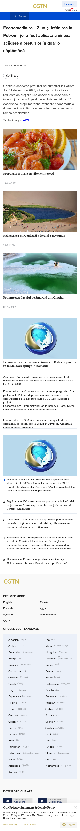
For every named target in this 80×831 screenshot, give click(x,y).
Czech (15, 683)
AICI (26, 120)
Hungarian (18, 746)
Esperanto (20, 696)
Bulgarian (19, 664)
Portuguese (57, 683)
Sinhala (53, 715)
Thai (50, 740)
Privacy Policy (10, 824)
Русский (8, 614)
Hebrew (16, 734)
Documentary (48, 614)
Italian (16, 759)
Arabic (16, 645)
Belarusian (20, 652)
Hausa (15, 728)
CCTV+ (7, 620)
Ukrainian (57, 753)
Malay (57, 645)
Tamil (51, 734)
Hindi (14, 740)
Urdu (50, 759)
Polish (52, 677)
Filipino (17, 702)
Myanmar (58, 658)
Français (8, 608)
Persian (53, 671)
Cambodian (17, 671)
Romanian (56, 696)
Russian (55, 702)
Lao (50, 639)
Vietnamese (58, 765)
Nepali (52, 664)
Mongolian (56, 652)
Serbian (54, 709)
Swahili (54, 728)
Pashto (52, 690)
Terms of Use (29, 824)
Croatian (18, 677)
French (17, 709)
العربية (43, 608)
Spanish (54, 721)
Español (45, 602)
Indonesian (23, 753)
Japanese (18, 765)
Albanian (17, 639)
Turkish (53, 746)
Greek (17, 721)
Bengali (15, 658)
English (7, 602)
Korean (16, 772)
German (17, 715)
